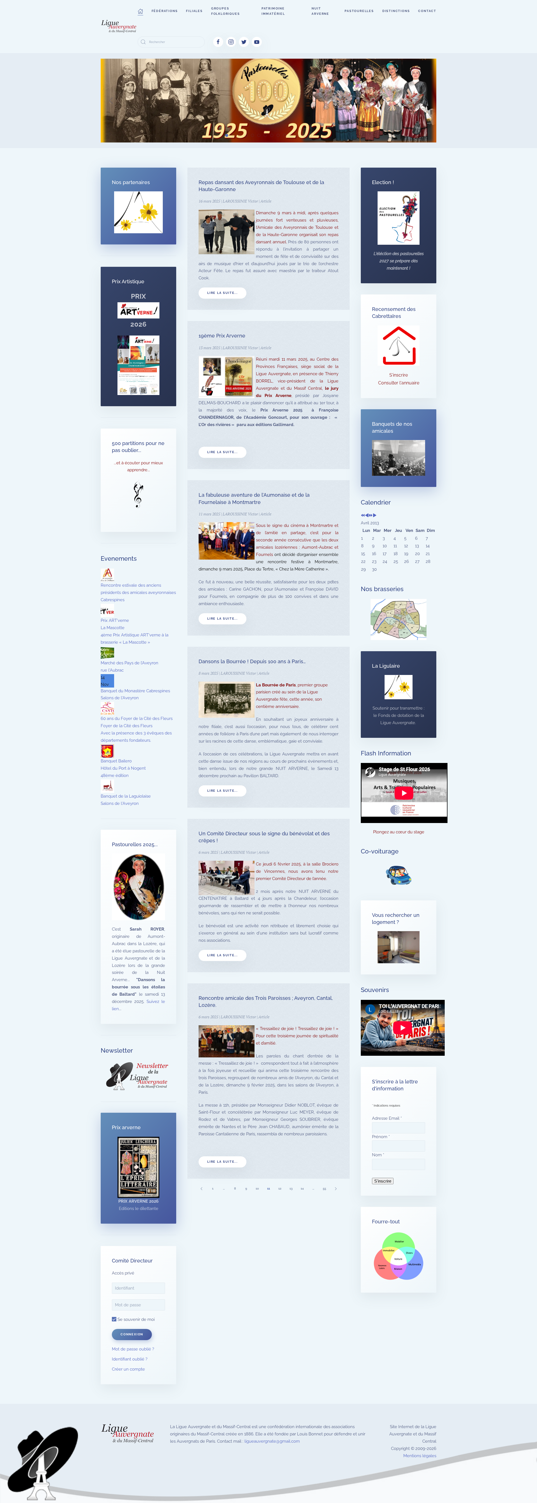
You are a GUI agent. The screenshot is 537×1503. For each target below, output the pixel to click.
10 (257, 1188)
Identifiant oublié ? (129, 1359)
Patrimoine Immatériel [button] (273, 11)
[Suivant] (335, 1188)
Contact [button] (427, 11)
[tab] (226, 135)
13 (291, 1188)
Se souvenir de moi (135, 1319)
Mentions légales (419, 1455)
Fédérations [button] (165, 11)
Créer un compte (128, 1369)
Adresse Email (387, 1118)
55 (324, 1188)
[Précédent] (201, 1188)
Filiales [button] (194, 11)
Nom (378, 1154)
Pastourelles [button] (359, 11)
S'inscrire (398, 375)
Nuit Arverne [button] (320, 11)
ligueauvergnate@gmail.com (272, 1441)
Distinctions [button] (396, 11)
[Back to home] (119, 26)
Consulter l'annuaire (398, 383)
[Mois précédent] (367, 515)
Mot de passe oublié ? (133, 1349)
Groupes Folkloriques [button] (225, 11)
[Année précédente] (363, 515)
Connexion (132, 1334)
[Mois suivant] (374, 515)
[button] (140, 11)
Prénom (381, 1136)
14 (302, 1188)
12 (279, 1188)
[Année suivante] (371, 515)
